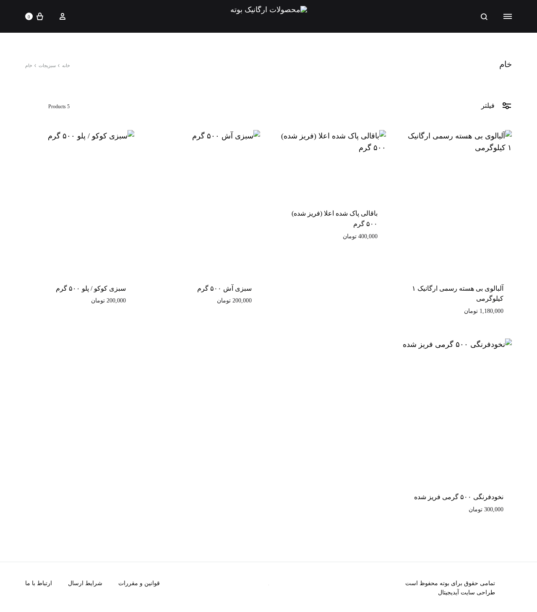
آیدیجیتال (448, 592)
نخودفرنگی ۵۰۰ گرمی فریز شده (458, 496)
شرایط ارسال (85, 583)
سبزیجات (47, 65)
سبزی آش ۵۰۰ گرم (224, 288)
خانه (66, 65)
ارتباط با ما (38, 583)
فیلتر (488, 105)
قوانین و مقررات (139, 583)
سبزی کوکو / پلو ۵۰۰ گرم (91, 288)
